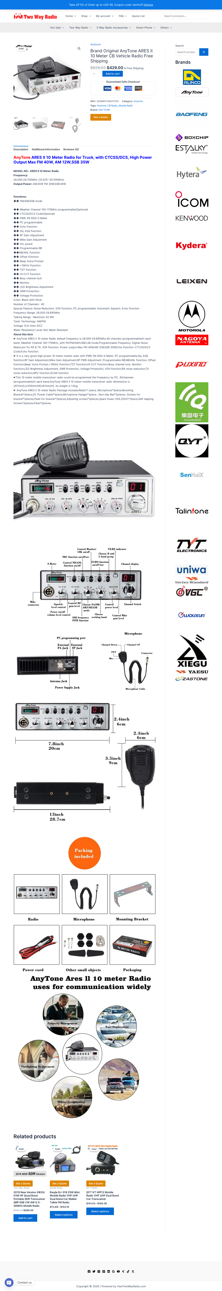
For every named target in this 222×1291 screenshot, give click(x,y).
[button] (74, 15)
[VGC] (191, 590)
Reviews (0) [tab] (71, 149)
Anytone (95, 44)
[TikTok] (128, 1271)
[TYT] (191, 545)
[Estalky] (191, 148)
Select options (64, 1214)
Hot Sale (55, 27)
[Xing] (123, 1271)
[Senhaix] (191, 475)
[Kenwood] (191, 218)
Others (164, 27)
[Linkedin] (108, 1271)
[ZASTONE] (191, 678)
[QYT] (191, 440)
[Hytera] (191, 172)
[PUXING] (191, 363)
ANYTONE (104, 109)
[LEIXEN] (191, 280)
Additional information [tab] (46, 149)
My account (103, 16)
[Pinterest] (103, 1271)
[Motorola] (191, 316)
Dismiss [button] (148, 4)
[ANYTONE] (191, 91)
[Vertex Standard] (191, 580)
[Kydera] (191, 245)
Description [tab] (20, 149)
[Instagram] (98, 1271)
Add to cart (113, 73)
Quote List (138, 16)
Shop (84, 16)
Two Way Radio (78, 27)
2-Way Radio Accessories (112, 27)
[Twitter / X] (132, 1271)
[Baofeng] (191, 115)
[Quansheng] (191, 402)
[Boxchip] (191, 137)
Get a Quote (101, 117)
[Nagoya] (191, 339)
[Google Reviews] (113, 1271)
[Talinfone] (191, 510)
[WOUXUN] (191, 614)
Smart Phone (144, 27)
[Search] (203, 52)
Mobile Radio (126, 105)
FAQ (121, 16)
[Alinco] (191, 76)
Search (179, 45)
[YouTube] (118, 1271)
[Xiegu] (191, 650)
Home (69, 16)
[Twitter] (93, 1271)
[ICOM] (191, 198)
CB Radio (112, 105)
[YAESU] (191, 671)
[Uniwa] (191, 569)
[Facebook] (89, 1271)
